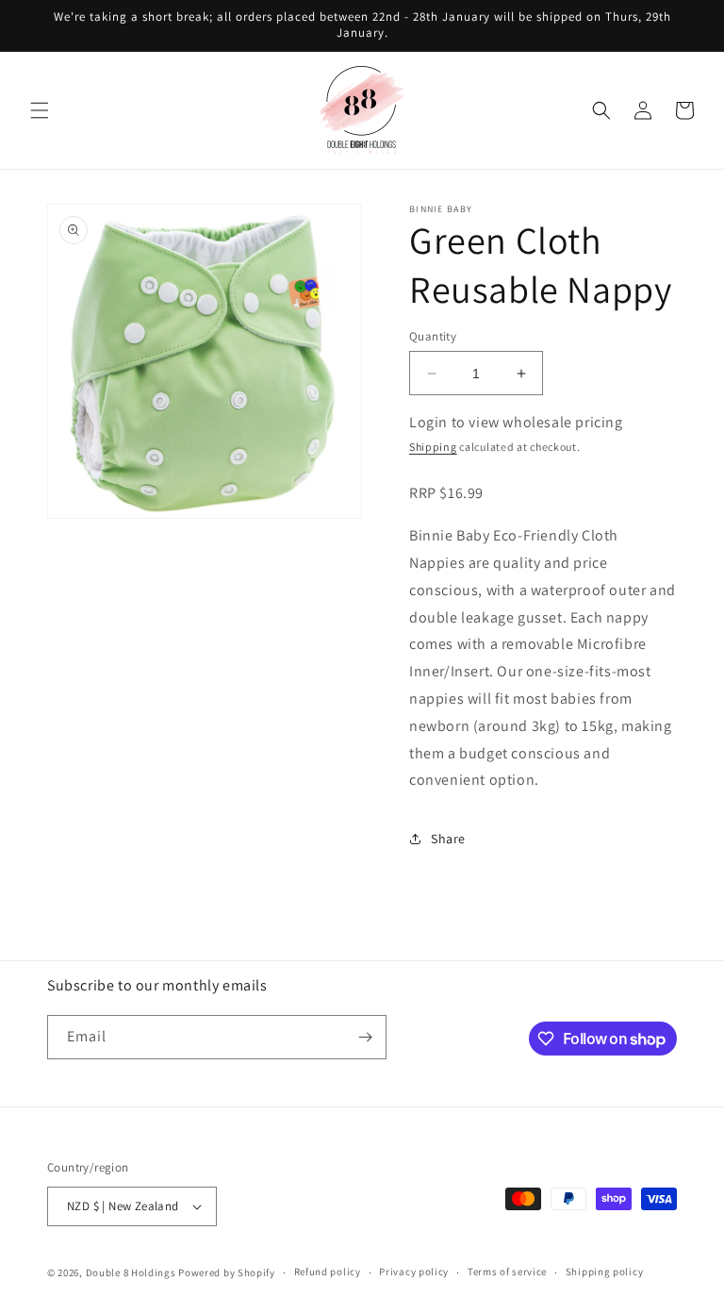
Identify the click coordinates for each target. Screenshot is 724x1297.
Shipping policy (605, 1271)
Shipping (433, 447)
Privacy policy (414, 1271)
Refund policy (327, 1271)
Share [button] (448, 838)
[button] (39, 110)
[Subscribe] (365, 1037)
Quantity (432, 336)
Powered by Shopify (226, 1272)
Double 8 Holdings (131, 1272)
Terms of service (507, 1271)
